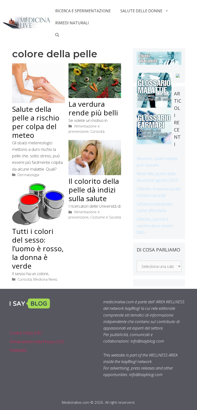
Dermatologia (28, 174)
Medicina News (45, 279)
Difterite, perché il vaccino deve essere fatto (155, 225)
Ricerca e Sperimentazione (83, 10)
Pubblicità (18, 350)
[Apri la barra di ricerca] (57, 35)
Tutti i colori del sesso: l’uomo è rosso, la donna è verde (38, 248)
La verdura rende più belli (93, 108)
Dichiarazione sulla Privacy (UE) (37, 341)
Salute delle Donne (141, 10)
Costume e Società (105, 217)
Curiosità (97, 131)
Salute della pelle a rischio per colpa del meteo (35, 122)
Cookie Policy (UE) (26, 333)
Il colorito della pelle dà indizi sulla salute (93, 189)
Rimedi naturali (72, 23)
